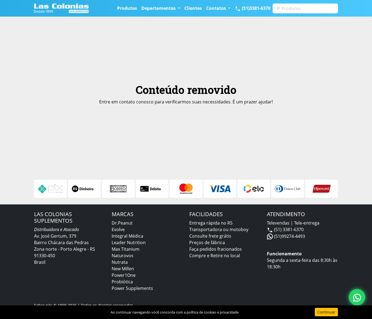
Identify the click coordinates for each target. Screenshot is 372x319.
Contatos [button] (216, 8)
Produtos (127, 8)
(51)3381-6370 (255, 8)
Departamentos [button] (159, 8)
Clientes (193, 8)
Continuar (326, 312)
